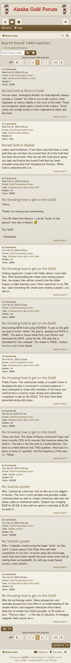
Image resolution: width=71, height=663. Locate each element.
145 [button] (55, 62)
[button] (11, 62)
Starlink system (15, 474)
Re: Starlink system (16, 487)
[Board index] (35, 10)
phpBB (24, 657)
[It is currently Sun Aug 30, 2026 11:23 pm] (62, 36)
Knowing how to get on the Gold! (23, 187)
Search (8, 28)
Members (19, 23)
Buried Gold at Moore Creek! (22, 78)
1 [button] (21, 62)
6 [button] (42, 62)
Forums (13, 23)
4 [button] (33, 62)
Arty (24, 660)
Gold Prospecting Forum (21, 75)
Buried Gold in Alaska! (18, 133)
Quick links (6, 23)
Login (19, 28)
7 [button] (46, 62)
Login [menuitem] (66, 23)
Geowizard (10, 69)
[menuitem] (67, 36)
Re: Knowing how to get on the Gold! (29, 200)
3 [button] (28, 62)
